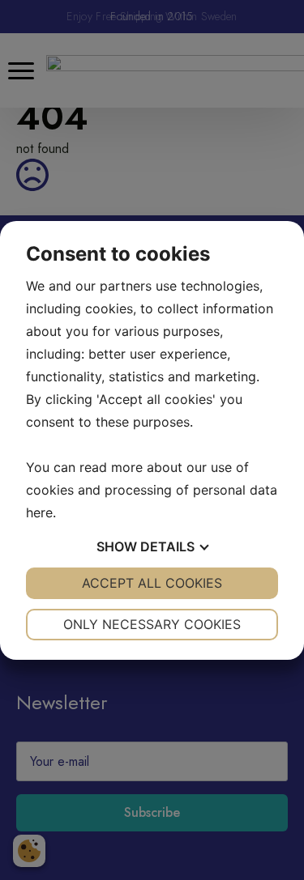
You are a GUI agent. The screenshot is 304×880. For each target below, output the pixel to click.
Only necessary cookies (152, 624)
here (39, 512)
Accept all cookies (152, 583)
